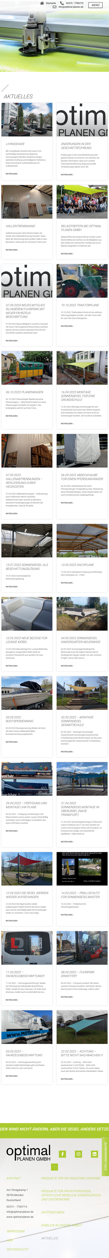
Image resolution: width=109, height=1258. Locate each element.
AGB (9, 1240)
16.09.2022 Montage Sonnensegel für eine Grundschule (78, 396)
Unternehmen (52, 1212)
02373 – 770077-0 (17, 1206)
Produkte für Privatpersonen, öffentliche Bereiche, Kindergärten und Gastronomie (70, 1195)
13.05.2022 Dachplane (77, 565)
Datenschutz (17, 1249)
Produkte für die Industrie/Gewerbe (70, 1178)
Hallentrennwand (20, 226)
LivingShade (15, 144)
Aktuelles (49, 1238)
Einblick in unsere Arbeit (61, 1225)
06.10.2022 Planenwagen (24, 392)
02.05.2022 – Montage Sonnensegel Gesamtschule (77, 721)
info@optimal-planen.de (20, 1211)
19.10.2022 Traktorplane (80, 305)
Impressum (15, 1231)
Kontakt (13, 1178)
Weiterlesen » (12, 174)
